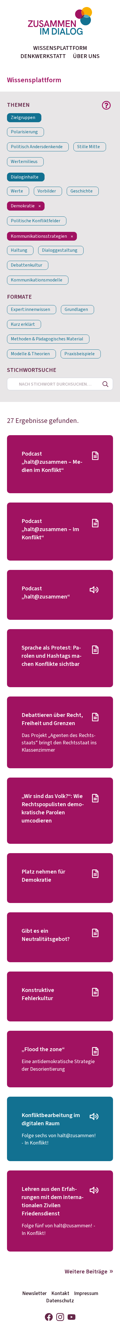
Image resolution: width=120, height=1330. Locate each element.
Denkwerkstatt (43, 56)
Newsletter (34, 1293)
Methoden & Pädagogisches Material (47, 339)
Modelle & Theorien (30, 354)
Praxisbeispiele (79, 354)
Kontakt (60, 1293)
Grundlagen (76, 310)
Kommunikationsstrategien (39, 236)
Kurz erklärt (23, 324)
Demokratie (23, 206)
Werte (17, 191)
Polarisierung (24, 132)
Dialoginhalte (24, 177)
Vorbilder (47, 191)
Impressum (86, 1293)
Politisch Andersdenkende (37, 147)
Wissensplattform (60, 48)
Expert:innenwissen (30, 310)
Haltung (19, 250)
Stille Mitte (88, 147)
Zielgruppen (23, 118)
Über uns (86, 56)
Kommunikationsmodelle (36, 280)
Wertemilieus (24, 162)
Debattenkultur (26, 265)
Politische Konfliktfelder (35, 221)
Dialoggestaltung (59, 250)
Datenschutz (60, 1300)
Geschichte (81, 191)
